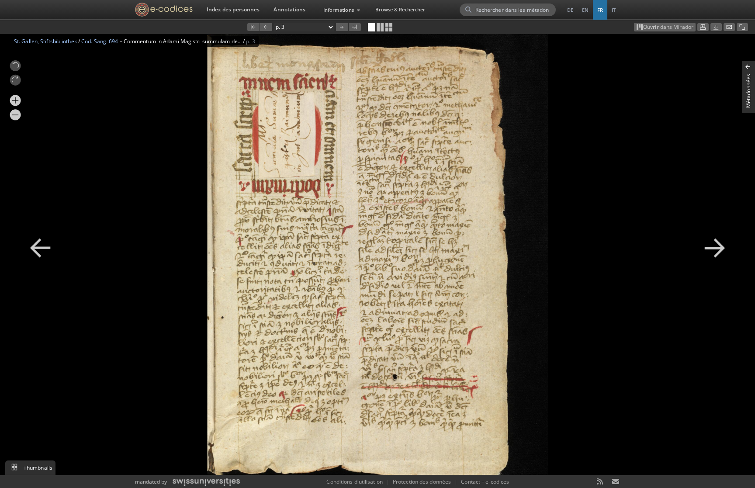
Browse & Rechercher (400, 9)
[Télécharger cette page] (716, 27)
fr (600, 10)
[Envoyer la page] (729, 27)
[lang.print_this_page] (703, 27)
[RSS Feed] (600, 482)
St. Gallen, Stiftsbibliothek (45, 41)
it (614, 10)
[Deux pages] (380, 27)
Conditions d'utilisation (354, 481)
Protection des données (422, 481)
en (585, 10)
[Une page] (371, 27)
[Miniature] (388, 27)
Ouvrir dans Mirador (668, 27)
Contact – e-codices (485, 481)
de (570, 10)
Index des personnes (233, 9)
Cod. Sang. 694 (99, 41)
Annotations (289, 9)
